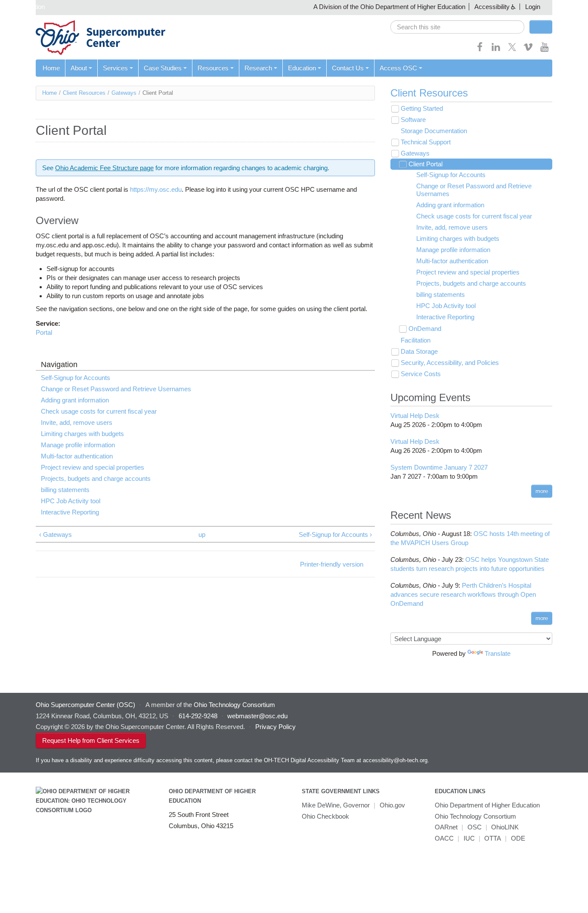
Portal (44, 332)
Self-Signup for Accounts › (335, 534)
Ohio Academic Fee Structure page (104, 167)
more (541, 491)
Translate (498, 653)
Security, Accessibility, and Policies (450, 362)
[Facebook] (480, 49)
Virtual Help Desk (414, 415)
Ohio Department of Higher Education (487, 805)
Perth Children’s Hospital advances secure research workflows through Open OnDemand (463, 594)
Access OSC (398, 68)
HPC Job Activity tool (70, 501)
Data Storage (419, 351)
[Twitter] (512, 49)
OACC (444, 838)
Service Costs (421, 373)
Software (413, 119)
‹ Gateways (55, 534)
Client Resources (84, 93)
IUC (469, 838)
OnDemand (425, 328)
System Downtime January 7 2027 (439, 467)
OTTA (492, 838)
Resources (213, 68)
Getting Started (422, 108)
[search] (457, 27)
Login (532, 6)
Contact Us (348, 68)
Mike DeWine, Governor (336, 805)
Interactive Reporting (70, 512)
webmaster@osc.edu (257, 716)
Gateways (123, 93)
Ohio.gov (392, 805)
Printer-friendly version (331, 564)
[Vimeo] (528, 49)
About (79, 68)
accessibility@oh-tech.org (395, 760)
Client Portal (426, 164)
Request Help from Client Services (90, 740)
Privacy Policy (275, 726)
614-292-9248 (198, 716)
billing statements (65, 489)
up (201, 534)
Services (115, 68)
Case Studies (163, 68)
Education (302, 68)
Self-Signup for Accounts (75, 377)
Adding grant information (75, 400)
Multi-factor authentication (77, 456)
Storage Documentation (434, 130)
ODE (518, 838)
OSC (474, 827)
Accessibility (492, 6)
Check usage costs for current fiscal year (99, 411)
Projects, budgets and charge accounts (96, 478)
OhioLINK (505, 827)
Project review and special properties (92, 467)
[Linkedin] (496, 49)
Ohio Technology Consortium (475, 816)
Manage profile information (78, 445)
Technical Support (426, 142)
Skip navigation (23, 6)
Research (258, 68)
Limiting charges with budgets (82, 433)
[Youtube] (544, 49)
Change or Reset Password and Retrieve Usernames (116, 389)
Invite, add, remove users (76, 422)
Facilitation (415, 340)
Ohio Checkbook (325, 816)
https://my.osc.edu (156, 189)
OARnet (446, 827)
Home (51, 68)
